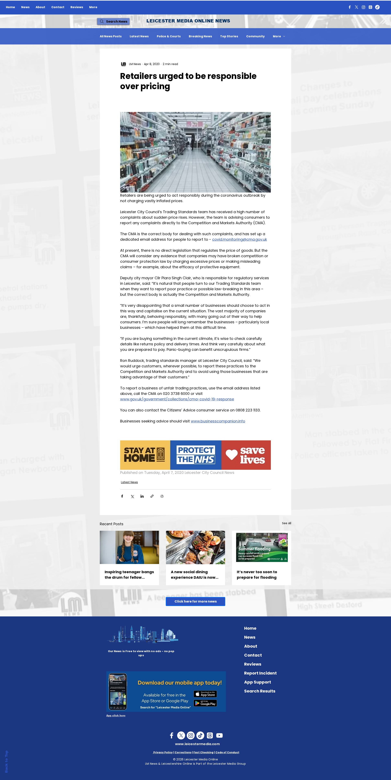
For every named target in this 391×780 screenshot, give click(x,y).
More (277, 36)
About (250, 646)
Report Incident (260, 673)
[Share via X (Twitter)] (132, 496)
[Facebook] (349, 7)
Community (255, 36)
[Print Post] (162, 496)
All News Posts (111, 36)
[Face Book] (172, 735)
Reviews (252, 664)
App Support (257, 682)
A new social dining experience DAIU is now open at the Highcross (193, 574)
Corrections (183, 752)
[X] (356, 7)
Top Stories (229, 36)
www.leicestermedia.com (197, 744)
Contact (253, 655)
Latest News (139, 36)
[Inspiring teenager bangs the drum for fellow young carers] (129, 547)
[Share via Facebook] (122, 496)
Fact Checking (203, 752)
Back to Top (6, 762)
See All (286, 523)
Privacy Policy (163, 752)
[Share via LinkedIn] (142, 496)
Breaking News (200, 36)
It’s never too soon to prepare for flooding (257, 574)
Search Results (259, 691)
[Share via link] (152, 496)
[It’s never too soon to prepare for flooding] (261, 547)
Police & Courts (169, 36)
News (249, 637)
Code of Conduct (227, 752)
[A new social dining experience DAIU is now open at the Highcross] (195, 547)
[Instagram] (363, 7)
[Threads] (370, 7)
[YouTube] (219, 735)
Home (250, 628)
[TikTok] (377, 7)
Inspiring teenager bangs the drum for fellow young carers (129, 574)
